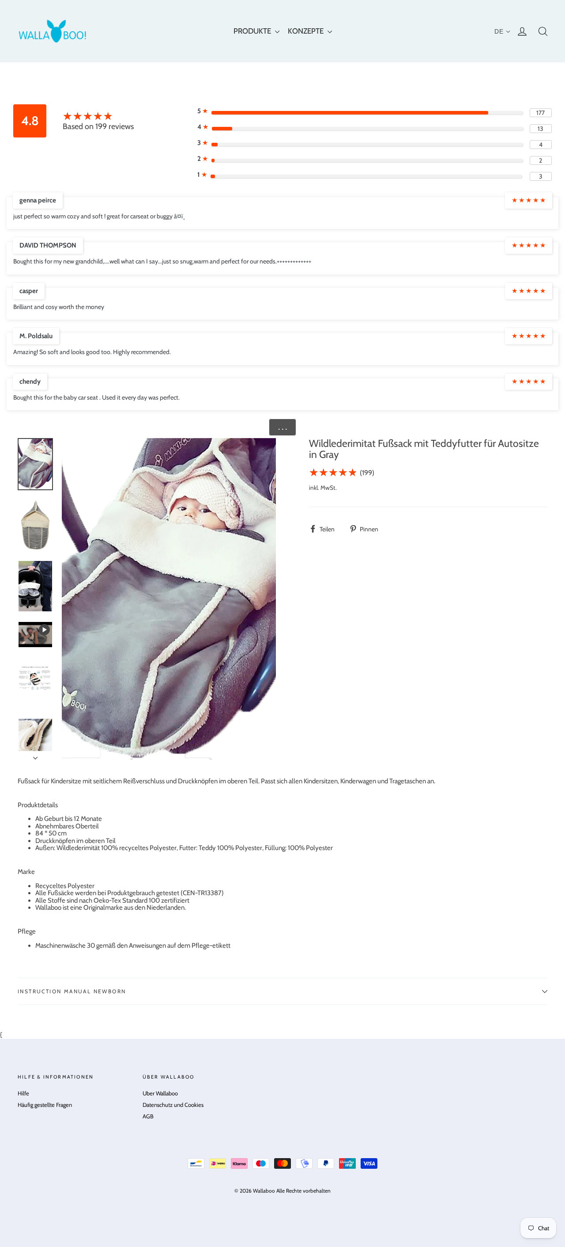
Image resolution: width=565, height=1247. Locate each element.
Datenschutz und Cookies (173, 1104)
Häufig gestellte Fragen (45, 1104)
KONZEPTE (306, 31)
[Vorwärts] (35, 755)
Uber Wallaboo (160, 1093)
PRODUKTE (253, 31)
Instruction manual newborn (72, 991)
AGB (148, 1116)
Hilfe (23, 1093)
